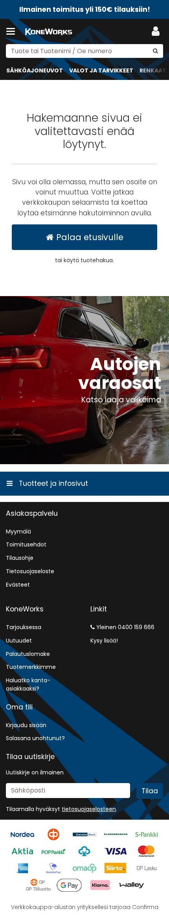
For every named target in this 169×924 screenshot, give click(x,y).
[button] (89, 809)
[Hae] (155, 51)
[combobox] (84, 51)
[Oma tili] (155, 31)
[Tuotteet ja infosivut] (13, 31)
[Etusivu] (48, 31)
